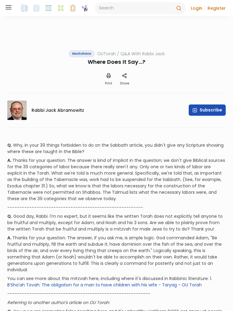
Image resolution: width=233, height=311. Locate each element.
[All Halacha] (48, 8)
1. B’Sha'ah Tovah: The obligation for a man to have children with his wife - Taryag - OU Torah (109, 281)
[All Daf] (73, 8)
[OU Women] (85, 8)
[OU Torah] (24, 8)
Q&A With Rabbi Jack (142, 54)
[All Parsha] (61, 8)
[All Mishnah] (36, 8)
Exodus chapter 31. (26, 186)
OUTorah (106, 54)
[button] (196, 8)
